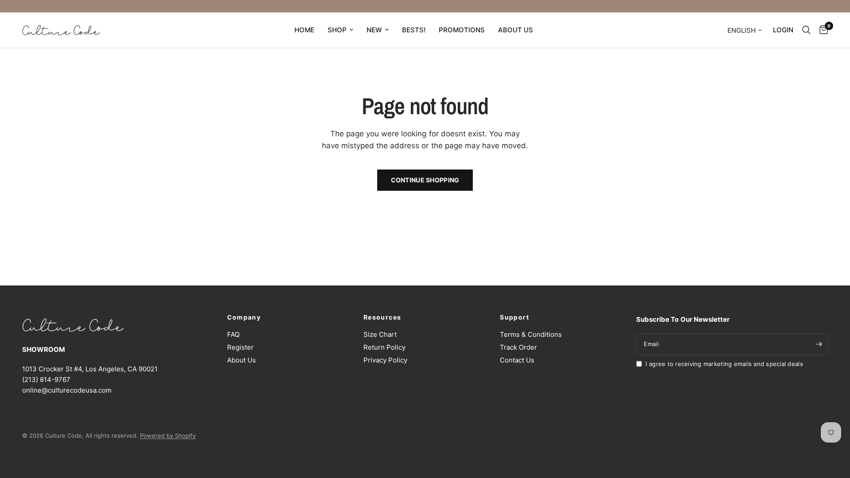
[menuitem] (304, 30)
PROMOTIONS (462, 30)
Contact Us (517, 360)
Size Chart (380, 334)
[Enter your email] (819, 344)
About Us (241, 360)
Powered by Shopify (168, 435)
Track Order (518, 347)
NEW (374, 30)
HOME (304, 30)
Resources (382, 317)
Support (514, 317)
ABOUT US (515, 30)
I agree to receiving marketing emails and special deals (724, 363)
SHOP (337, 30)
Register (240, 347)
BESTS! (413, 30)
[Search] (806, 30)
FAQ (233, 334)
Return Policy (384, 347)
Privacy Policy (385, 360)
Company (244, 317)
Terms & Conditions (531, 334)
